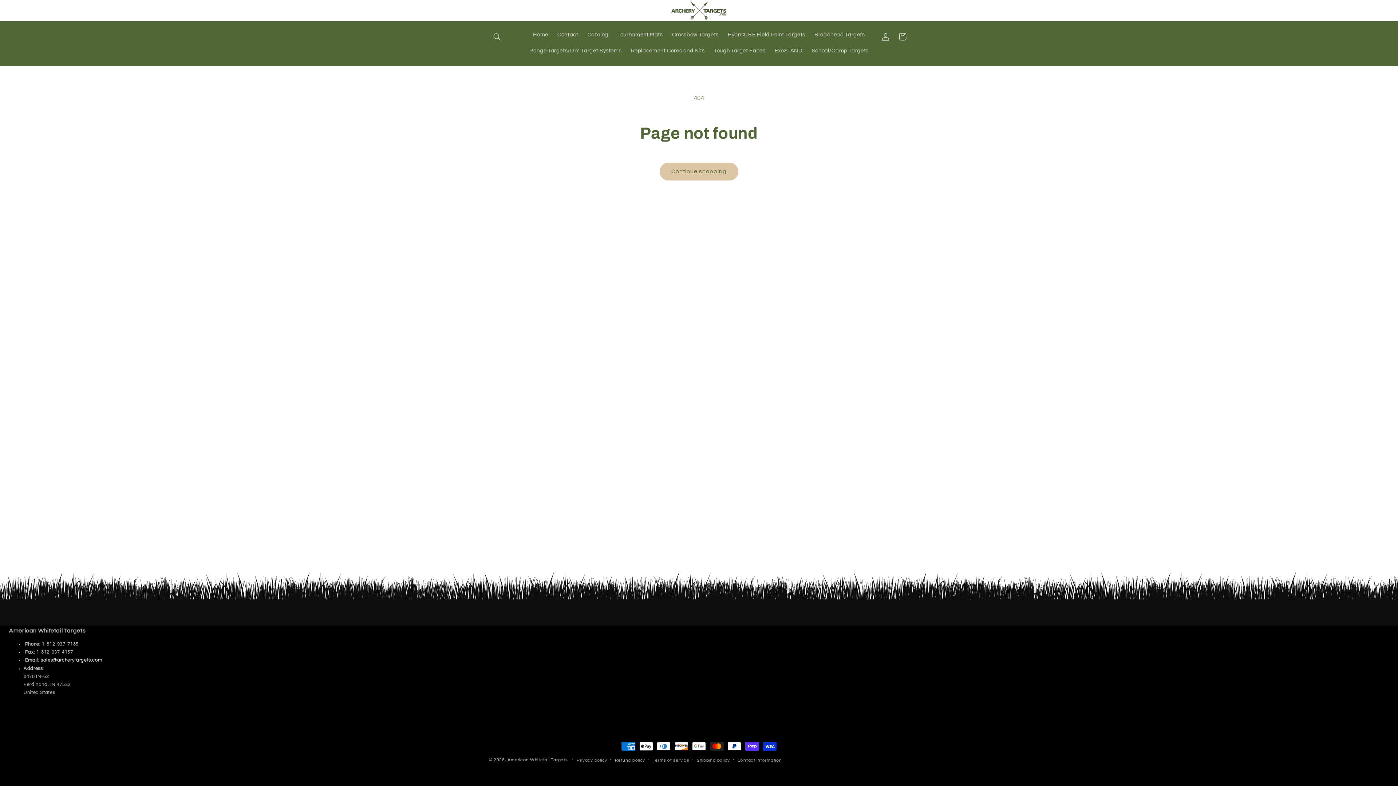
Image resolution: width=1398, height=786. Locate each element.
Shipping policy (713, 760)
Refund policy (630, 760)
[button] (497, 36)
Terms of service (671, 760)
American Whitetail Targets (538, 760)
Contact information (760, 760)
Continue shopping (699, 171)
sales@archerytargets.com (71, 660)
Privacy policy (592, 760)
